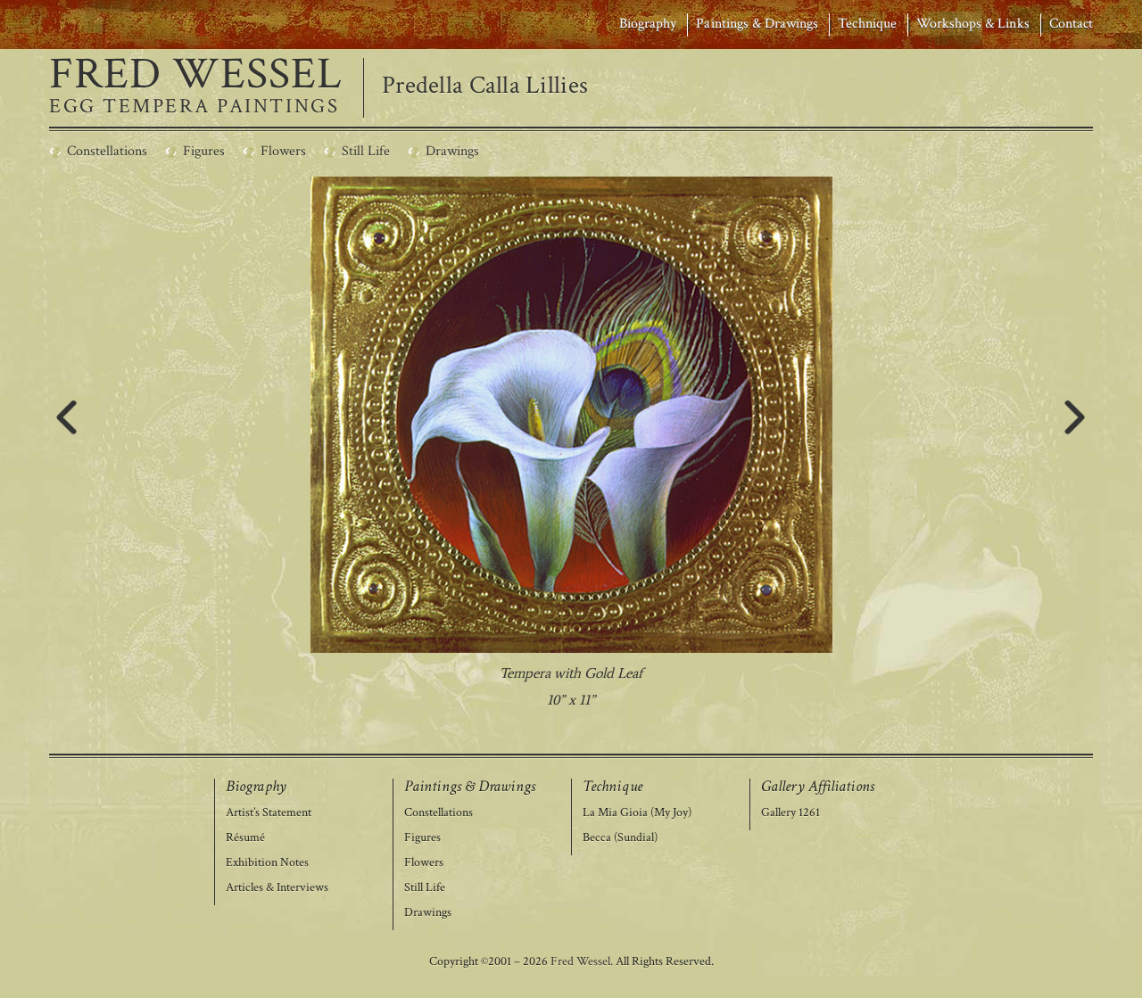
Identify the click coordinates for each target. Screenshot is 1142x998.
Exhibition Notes (267, 862)
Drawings (427, 912)
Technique (867, 23)
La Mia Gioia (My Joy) (637, 813)
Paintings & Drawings (757, 23)
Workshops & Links (973, 23)
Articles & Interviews (277, 887)
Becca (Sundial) (620, 837)
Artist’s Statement (268, 813)
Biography (647, 23)
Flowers (423, 862)
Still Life (424, 887)
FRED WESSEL (196, 75)
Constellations (438, 813)
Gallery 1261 (790, 813)
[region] (571, 445)
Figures (422, 837)
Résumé (245, 837)
